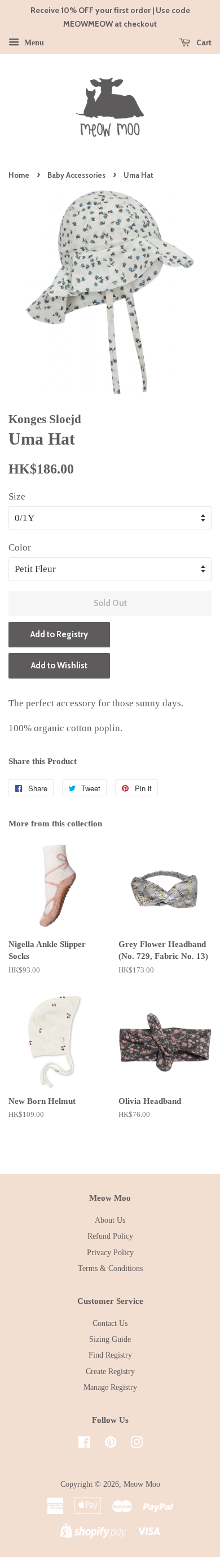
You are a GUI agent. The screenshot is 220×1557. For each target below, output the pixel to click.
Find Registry (110, 1354)
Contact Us (110, 1323)
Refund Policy (110, 1235)
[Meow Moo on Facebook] (84, 1444)
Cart (203, 42)
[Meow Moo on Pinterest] (110, 1444)
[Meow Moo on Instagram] (136, 1444)
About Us (110, 1220)
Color (19, 547)
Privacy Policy (110, 1252)
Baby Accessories (76, 175)
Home (18, 175)
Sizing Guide (110, 1338)
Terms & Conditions (110, 1268)
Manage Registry (110, 1387)
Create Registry (110, 1371)
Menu (33, 42)
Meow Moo (142, 1483)
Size (16, 496)
